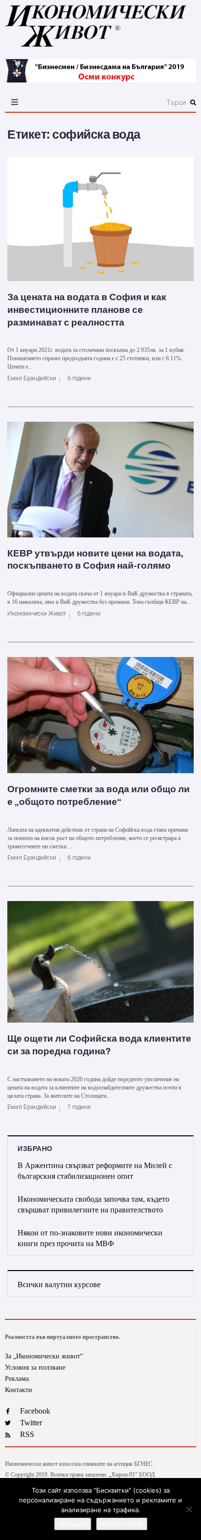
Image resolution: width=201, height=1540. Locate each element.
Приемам (72, 1524)
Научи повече (121, 1524)
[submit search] (193, 102)
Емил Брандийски (31, 378)
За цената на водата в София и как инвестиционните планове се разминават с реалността (86, 310)
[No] (189, 1509)
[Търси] (130, 102)
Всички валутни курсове (59, 1284)
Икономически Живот (36, 613)
